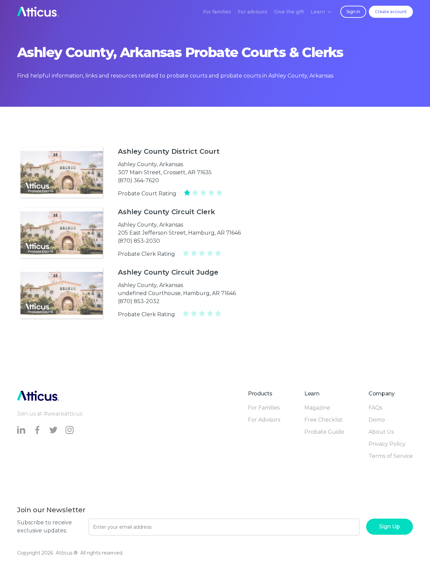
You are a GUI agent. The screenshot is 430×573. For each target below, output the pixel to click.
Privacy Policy (387, 444)
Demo (377, 420)
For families (217, 12)
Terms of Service (391, 456)
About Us (381, 432)
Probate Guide (324, 432)
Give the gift (289, 12)
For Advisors (264, 420)
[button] (321, 11)
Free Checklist (323, 420)
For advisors (252, 12)
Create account (391, 11)
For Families (264, 407)
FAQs (375, 407)
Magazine (317, 407)
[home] (38, 12)
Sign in (353, 11)
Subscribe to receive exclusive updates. (44, 526)
